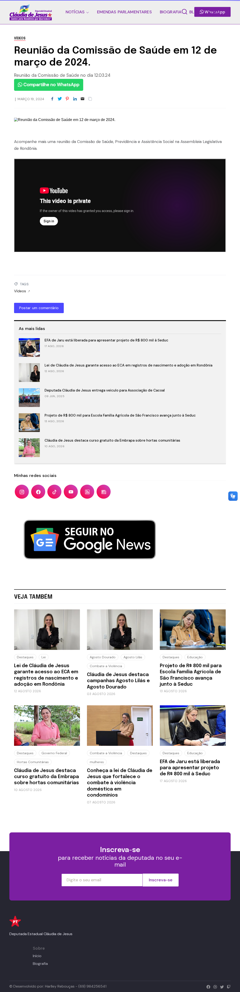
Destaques (25, 657)
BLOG (195, 12)
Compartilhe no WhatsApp (50, 85)
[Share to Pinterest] (67, 99)
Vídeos (20, 38)
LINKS (214, 12)
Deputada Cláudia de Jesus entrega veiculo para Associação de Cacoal (105, 390)
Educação (195, 657)
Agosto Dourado (103, 657)
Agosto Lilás (133, 657)
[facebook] (207, 986)
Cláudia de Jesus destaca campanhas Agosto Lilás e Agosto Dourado (118, 681)
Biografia (40, 964)
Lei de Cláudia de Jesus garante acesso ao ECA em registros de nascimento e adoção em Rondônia (128, 365)
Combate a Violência (106, 666)
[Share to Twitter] (60, 99)
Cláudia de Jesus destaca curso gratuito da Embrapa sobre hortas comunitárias (112, 440)
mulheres (97, 762)
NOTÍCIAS (75, 12)
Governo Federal (54, 753)
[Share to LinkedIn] (75, 99)
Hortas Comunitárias (33, 762)
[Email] (82, 99)
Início (37, 956)
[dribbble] (214, 986)
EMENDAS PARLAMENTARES (124, 12)
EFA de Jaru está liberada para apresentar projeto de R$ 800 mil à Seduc (106, 340)
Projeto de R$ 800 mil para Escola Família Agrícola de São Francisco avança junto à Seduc (120, 415)
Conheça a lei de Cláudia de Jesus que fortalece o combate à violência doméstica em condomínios (119, 783)
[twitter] (221, 986)
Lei (43, 657)
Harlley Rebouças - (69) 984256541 (75, 986)
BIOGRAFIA (171, 12)
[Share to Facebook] (52, 99)
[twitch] (228, 986)
